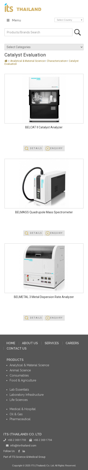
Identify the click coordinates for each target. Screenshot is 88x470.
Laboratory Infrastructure (27, 394)
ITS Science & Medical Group (28, 456)
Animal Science (20, 370)
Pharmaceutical (20, 419)
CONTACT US (16, 348)
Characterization (57, 60)
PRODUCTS (15, 360)
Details (36, 148)
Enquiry (56, 148)
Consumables (19, 375)
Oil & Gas (16, 414)
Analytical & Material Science (27, 60)
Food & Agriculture (23, 380)
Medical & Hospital (23, 409)
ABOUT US (30, 343)
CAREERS (72, 343)
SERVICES (52, 343)
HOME (10, 343)
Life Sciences (19, 400)
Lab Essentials (19, 389)
